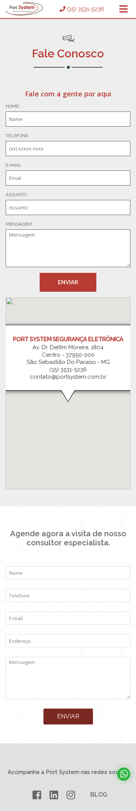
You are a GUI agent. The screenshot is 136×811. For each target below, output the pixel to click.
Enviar (68, 282)
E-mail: (14, 165)
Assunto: (17, 194)
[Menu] (123, 9)
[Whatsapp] (123, 774)
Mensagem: (19, 224)
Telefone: (17, 135)
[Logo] (24, 9)
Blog (98, 794)
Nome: (13, 106)
